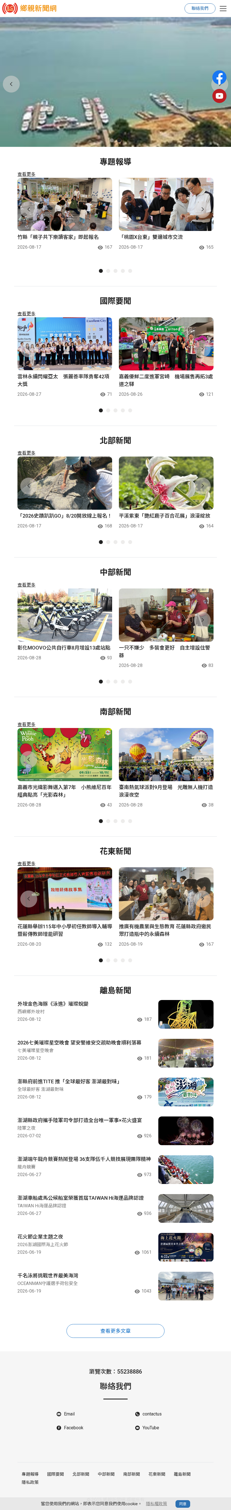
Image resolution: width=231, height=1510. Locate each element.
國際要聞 (55, 1474)
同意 (182, 1504)
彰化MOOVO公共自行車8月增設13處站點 (63, 648)
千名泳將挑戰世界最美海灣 (47, 1275)
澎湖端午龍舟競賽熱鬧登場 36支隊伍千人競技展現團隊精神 (84, 1159)
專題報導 (30, 1474)
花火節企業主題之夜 (40, 1237)
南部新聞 (131, 1474)
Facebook (73, 1427)
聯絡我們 (200, 8)
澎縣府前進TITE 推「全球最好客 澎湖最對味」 (69, 1081)
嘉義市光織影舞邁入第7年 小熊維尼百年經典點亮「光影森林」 (64, 791)
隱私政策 (30, 1482)
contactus (152, 1414)
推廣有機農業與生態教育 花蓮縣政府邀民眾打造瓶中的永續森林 (165, 930)
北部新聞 (80, 1474)
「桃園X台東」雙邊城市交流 (151, 237)
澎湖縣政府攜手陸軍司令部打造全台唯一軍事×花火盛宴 (79, 1120)
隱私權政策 (156, 1503)
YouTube (151, 1427)
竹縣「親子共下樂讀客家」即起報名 (58, 237)
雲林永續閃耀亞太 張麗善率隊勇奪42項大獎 (63, 380)
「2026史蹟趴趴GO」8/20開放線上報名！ (64, 516)
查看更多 (26, 174)
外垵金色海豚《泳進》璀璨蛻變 (52, 1004)
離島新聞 (182, 1474)
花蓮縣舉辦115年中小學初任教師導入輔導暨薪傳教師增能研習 (64, 930)
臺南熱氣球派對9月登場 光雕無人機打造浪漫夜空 (166, 791)
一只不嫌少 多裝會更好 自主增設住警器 (164, 651)
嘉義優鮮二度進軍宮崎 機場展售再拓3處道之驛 (166, 380)
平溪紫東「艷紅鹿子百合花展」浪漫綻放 (164, 516)
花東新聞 (156, 1474)
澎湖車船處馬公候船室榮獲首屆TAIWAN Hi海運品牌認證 (80, 1198)
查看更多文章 (115, 1331)
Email (69, 1414)
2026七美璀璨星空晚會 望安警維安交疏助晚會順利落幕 (79, 1043)
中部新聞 (106, 1474)
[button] (112, 140)
